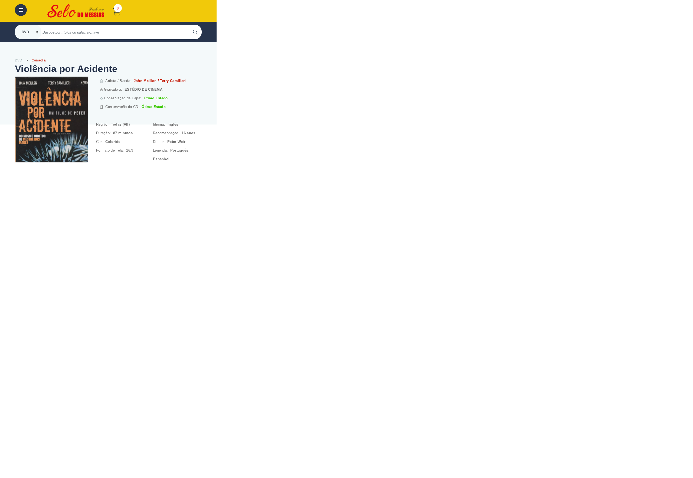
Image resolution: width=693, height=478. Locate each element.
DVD (18, 60)
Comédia (39, 60)
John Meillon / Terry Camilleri (160, 81)
